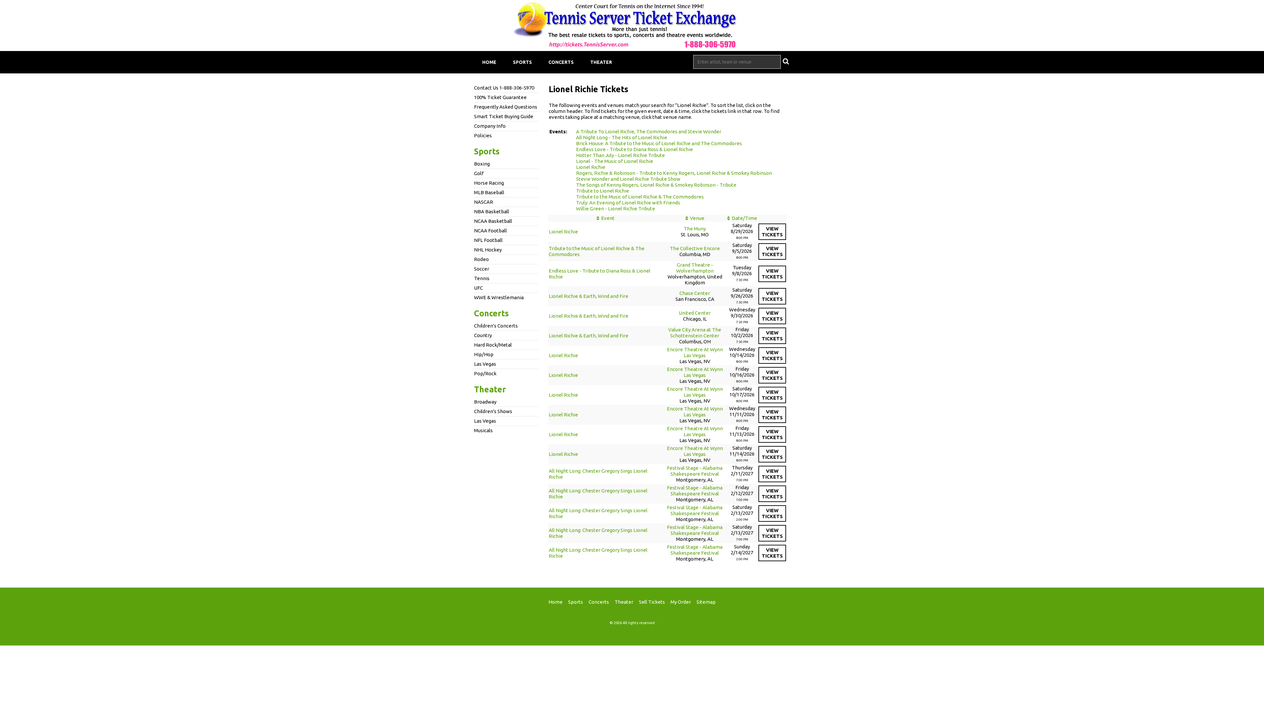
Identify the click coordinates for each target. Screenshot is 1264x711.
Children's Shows (493, 411)
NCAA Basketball (493, 221)
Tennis (481, 278)
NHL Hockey (488, 249)
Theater (601, 62)
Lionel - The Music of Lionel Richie (614, 161)
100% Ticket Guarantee (500, 97)
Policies (483, 135)
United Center (695, 313)
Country (483, 335)
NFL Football (488, 240)
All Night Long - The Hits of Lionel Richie (621, 137)
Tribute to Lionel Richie (602, 191)
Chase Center (694, 293)
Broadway (485, 402)
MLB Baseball (489, 192)
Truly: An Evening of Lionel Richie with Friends (628, 202)
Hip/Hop (483, 354)
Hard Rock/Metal (493, 345)
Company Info (490, 126)
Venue (697, 218)
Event (608, 218)
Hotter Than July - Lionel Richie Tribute (620, 155)
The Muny (695, 228)
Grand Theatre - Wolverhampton (695, 268)
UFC (478, 288)
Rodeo (481, 259)
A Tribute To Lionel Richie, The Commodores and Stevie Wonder (648, 131)
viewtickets (772, 231)
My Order (681, 602)
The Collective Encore (695, 248)
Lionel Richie (590, 167)
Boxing (482, 164)
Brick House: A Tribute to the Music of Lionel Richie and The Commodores (659, 143)
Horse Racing (489, 183)
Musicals (483, 430)
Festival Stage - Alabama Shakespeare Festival (695, 471)
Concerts (561, 62)
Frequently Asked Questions (505, 107)
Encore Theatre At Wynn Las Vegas (695, 352)
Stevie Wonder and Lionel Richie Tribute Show (628, 179)
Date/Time (744, 218)
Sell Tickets (652, 602)
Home (489, 62)
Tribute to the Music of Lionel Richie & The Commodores (640, 196)
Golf (479, 173)
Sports (522, 62)
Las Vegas (485, 364)
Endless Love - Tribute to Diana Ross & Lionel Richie (634, 149)
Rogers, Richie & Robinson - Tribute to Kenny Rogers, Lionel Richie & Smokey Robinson (674, 173)
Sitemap (706, 602)
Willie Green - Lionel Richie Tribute (615, 208)
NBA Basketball (491, 211)
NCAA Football (490, 230)
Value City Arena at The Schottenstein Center (694, 332)
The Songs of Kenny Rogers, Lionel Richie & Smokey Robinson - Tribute (656, 185)
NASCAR (483, 202)
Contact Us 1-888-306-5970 (504, 88)
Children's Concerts (496, 326)
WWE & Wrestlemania (499, 297)
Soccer (481, 269)
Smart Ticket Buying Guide (503, 116)
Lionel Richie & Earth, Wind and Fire (588, 296)
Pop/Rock (485, 373)
